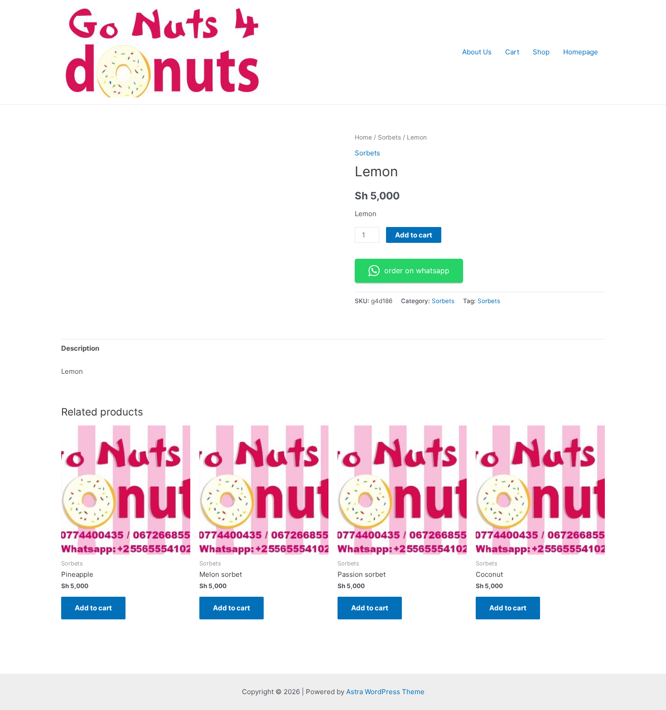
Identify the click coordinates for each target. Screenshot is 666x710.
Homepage (580, 52)
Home (363, 137)
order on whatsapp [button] (416, 270)
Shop (541, 52)
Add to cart (413, 235)
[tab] (80, 348)
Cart (512, 52)
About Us (477, 52)
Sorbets (389, 137)
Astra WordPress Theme (385, 691)
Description (80, 348)
